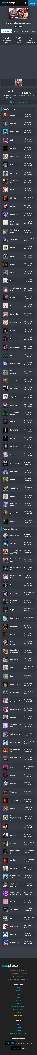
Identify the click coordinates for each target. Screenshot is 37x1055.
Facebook (18, 1030)
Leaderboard (18, 31)
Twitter (18, 1027)
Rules (18, 994)
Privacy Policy (18, 1009)
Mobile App (18, 991)
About (18, 997)
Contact (18, 1000)
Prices (26, 31)
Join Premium (18, 1015)
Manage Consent (18, 1006)
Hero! (9, 91)
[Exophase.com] (10, 3)
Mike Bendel (22, 973)
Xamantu (22, 976)
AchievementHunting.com (18, 1033)
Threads (18, 1024)
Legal (19, 1003)
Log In (32, 3)
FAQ (18, 988)
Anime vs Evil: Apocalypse (18, 23)
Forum (32, 31)
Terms (18, 1012)
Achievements (7, 31)
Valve (27, 979)
